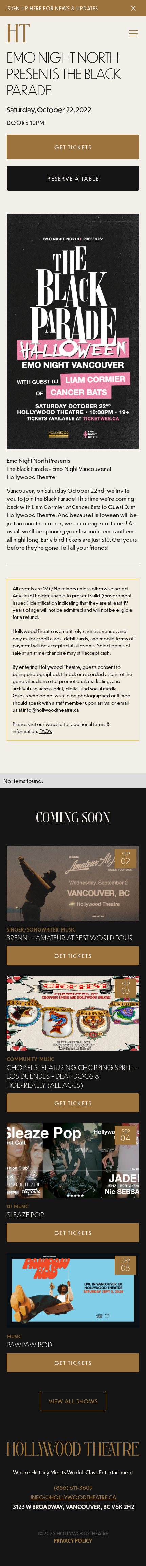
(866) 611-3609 (73, 1487)
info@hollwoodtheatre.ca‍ (51, 710)
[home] (18, 33)
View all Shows (73, 1401)
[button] (132, 33)
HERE (36, 8)
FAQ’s (45, 731)
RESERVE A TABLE (73, 178)
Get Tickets (73, 955)
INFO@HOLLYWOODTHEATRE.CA (73, 1497)
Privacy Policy (73, 1540)
